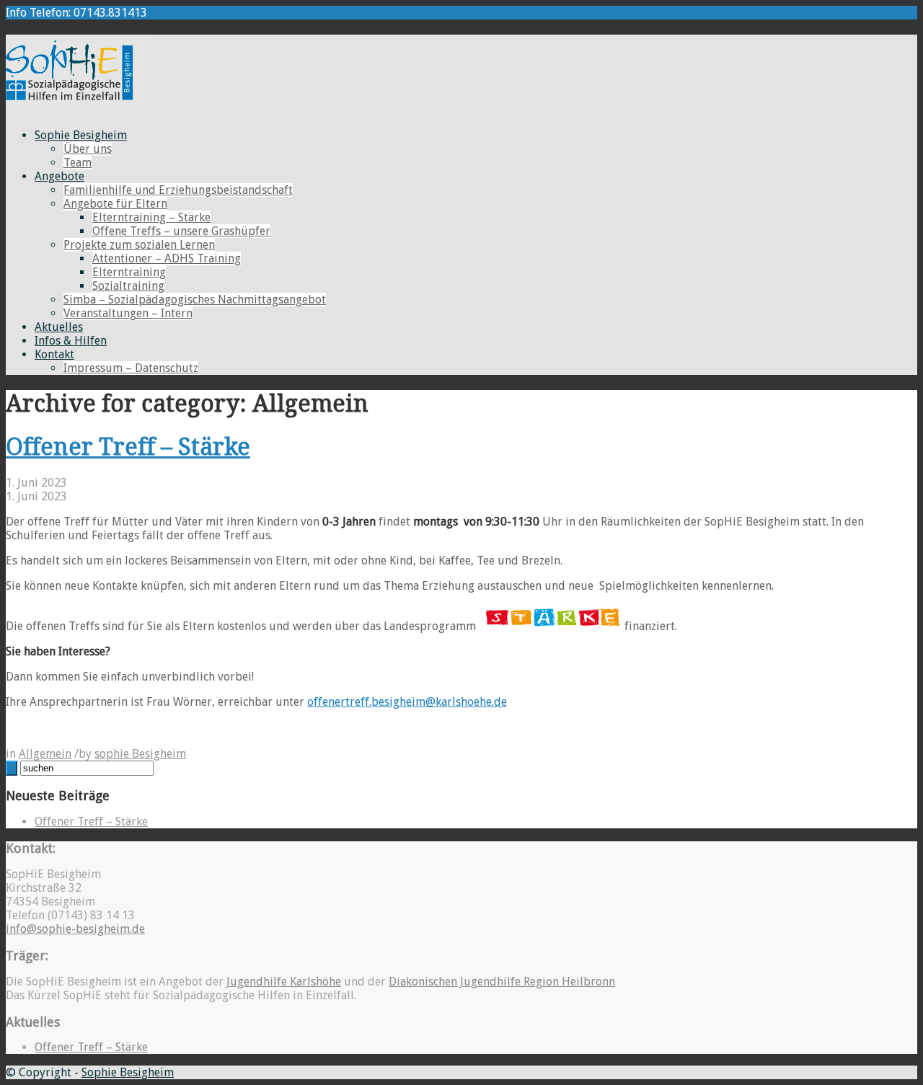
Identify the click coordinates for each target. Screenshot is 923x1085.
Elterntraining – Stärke (151, 217)
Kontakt (54, 354)
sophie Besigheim (140, 754)
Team (77, 162)
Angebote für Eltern (115, 204)
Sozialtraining (128, 286)
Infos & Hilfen (71, 340)
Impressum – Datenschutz (130, 368)
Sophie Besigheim (81, 135)
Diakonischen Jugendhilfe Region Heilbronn (502, 981)
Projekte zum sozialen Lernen (139, 245)
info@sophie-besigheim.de (75, 929)
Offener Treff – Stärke (128, 447)
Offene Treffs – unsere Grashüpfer (181, 231)
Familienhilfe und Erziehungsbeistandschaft (178, 190)
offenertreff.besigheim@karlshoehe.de (407, 702)
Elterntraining (129, 272)
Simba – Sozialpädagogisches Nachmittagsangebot (194, 299)
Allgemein (45, 754)
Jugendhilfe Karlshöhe (283, 981)
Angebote (59, 176)
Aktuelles (59, 327)
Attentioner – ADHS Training (166, 258)
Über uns (87, 149)
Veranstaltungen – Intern (128, 313)
